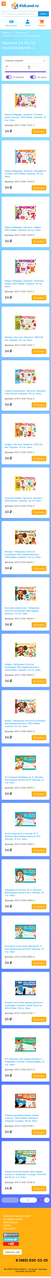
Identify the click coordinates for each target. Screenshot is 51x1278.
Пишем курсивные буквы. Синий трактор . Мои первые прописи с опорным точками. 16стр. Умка (22, 1118)
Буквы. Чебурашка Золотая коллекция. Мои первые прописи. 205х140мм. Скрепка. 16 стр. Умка (25, 723)
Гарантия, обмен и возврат (17, 1215)
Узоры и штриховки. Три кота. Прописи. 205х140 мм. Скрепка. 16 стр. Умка (25, 392)
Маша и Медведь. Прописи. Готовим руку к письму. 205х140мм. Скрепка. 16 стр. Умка (25, 117)
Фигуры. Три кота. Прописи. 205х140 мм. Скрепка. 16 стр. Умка (24, 338)
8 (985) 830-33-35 (32, 1260)
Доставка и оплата (13, 1219)
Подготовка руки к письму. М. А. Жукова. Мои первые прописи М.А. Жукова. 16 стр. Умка (23, 836)
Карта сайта (9, 1228)
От (7, 66)
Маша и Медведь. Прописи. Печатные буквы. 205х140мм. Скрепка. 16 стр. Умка (24, 283)
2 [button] (46, 1200)
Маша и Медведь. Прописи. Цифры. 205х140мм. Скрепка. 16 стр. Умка (23, 228)
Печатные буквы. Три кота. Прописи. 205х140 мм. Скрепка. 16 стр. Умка (24, 499)
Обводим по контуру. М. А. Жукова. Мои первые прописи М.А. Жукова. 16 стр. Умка (24, 893)
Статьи (7, 1225)
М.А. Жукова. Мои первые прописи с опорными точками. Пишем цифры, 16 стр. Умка (24, 1062)
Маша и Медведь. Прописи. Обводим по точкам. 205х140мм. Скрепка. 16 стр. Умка (25, 174)
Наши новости (10, 1222)
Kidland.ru (7, 32)
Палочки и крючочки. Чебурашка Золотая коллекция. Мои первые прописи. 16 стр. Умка (22, 611)
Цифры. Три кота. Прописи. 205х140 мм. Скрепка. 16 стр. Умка (23, 445)
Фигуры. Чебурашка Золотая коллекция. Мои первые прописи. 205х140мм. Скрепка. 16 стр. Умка (23, 554)
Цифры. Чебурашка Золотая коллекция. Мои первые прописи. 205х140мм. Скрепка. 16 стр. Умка (23, 667)
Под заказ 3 (21, 32)
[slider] (4, 72)
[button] (10, 1200)
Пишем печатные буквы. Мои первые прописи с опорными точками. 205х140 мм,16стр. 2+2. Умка (25, 1174)
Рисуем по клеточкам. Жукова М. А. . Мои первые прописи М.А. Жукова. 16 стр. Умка (24, 949)
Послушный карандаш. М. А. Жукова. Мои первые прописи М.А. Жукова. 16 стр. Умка (24, 780)
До (29, 66)
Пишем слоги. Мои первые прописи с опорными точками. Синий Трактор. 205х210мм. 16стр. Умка (24, 1005)
